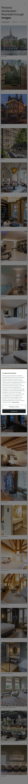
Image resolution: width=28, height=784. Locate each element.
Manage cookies (14, 406)
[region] (14, 392)
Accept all (14, 411)
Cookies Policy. (15, 402)
